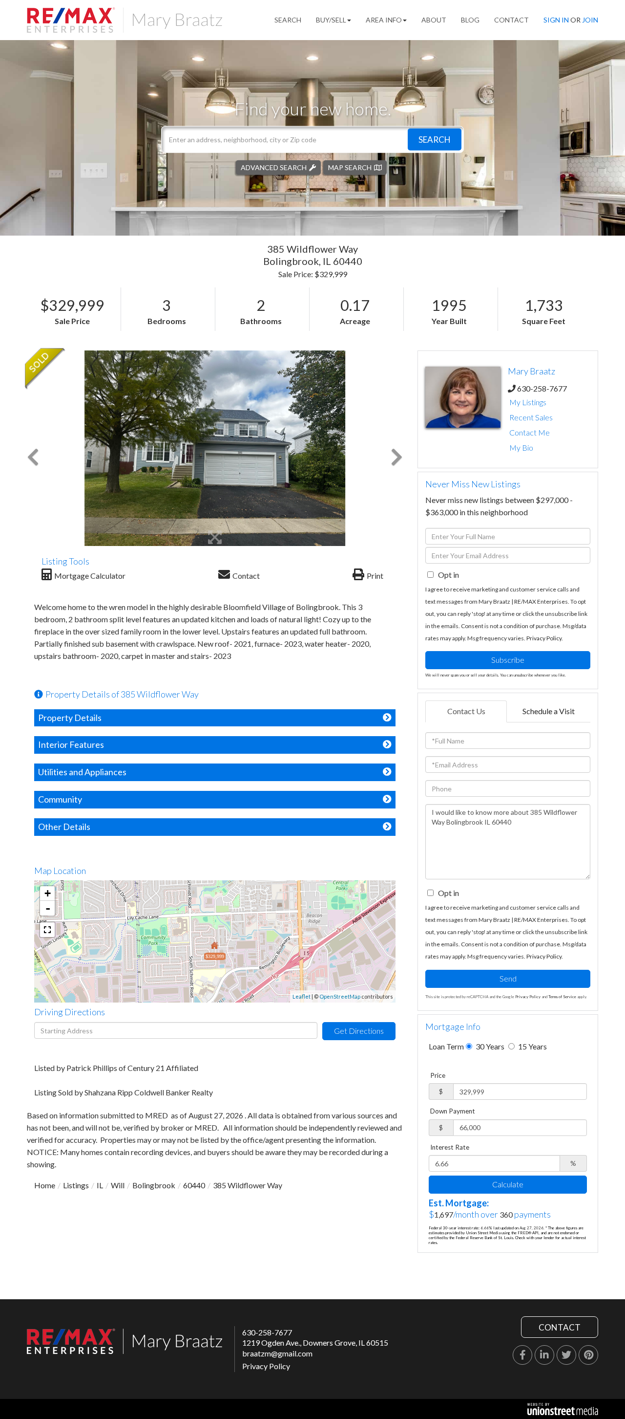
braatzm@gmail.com (277, 1353)
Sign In (556, 20)
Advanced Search (274, 167)
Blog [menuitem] (470, 20)
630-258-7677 (542, 388)
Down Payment (452, 1111)
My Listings (527, 402)
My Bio (521, 447)
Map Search (350, 167)
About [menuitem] (433, 20)
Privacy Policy (544, 638)
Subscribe (507, 659)
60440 (194, 1185)
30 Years (489, 1046)
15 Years (532, 1046)
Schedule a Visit (548, 711)
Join (590, 20)
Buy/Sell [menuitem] (331, 20)
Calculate (507, 1184)
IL (100, 1185)
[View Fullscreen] (47, 929)
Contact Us (466, 711)
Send (508, 978)
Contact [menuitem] (511, 20)
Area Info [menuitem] (384, 20)
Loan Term (446, 1046)
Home (44, 1185)
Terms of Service (562, 996)
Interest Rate (449, 1147)
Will (118, 1185)
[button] (434, 139)
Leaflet (301, 996)
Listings (76, 1185)
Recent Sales (531, 417)
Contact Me (529, 432)
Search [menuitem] (287, 20)
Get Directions (359, 1030)
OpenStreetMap (339, 996)
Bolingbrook (153, 1185)
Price (437, 1075)
